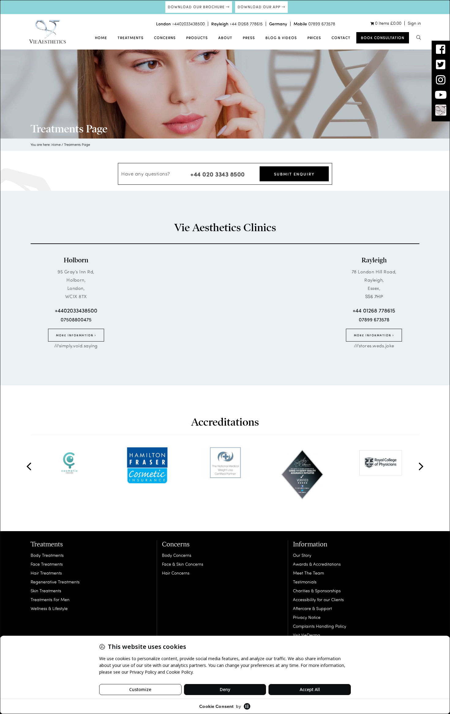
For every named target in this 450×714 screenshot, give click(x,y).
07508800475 (76, 319)
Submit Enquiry (294, 173)
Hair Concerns (175, 573)
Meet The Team (308, 573)
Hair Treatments (46, 573)
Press (249, 37)
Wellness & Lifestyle (49, 608)
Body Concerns (176, 555)
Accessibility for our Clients (318, 599)
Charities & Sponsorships (317, 591)
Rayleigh (374, 260)
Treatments (131, 37)
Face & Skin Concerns (182, 564)
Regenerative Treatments (55, 582)
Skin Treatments (46, 591)
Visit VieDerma (306, 635)
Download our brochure (197, 6)
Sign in (414, 23)
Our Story (302, 555)
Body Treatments (47, 555)
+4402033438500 (188, 24)
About (225, 37)
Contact (341, 37)
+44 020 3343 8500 (217, 174)
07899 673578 (321, 24)
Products (197, 37)
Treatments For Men (50, 599)
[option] (69, 462)
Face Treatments (47, 564)
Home (101, 37)
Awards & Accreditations (317, 564)
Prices (314, 37)
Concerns (165, 37)
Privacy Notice (307, 617)
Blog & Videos (281, 37)
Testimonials (305, 582)
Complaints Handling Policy (319, 626)
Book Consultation (382, 37)
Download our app (260, 6)
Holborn (76, 260)
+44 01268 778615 (246, 24)
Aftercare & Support (312, 608)
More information (75, 335)
